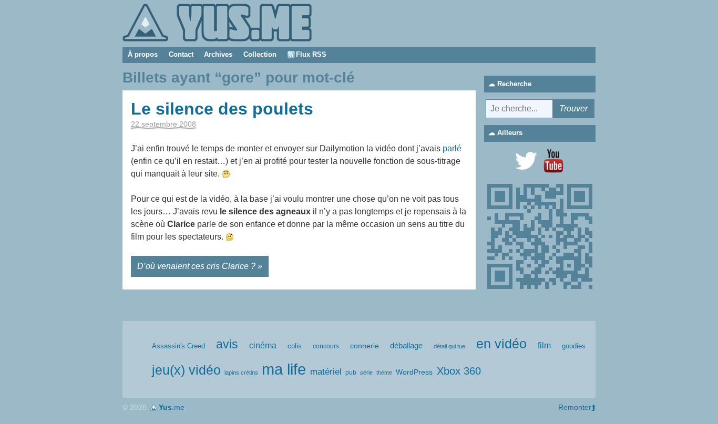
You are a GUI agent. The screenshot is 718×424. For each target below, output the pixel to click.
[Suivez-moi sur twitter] (526, 160)
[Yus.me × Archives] (217, 21)
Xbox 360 (459, 371)
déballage (406, 346)
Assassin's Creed (178, 346)
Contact (181, 54)
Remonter (574, 407)
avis (227, 344)
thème (384, 372)
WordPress (414, 372)
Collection (259, 54)
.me (171, 407)
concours (326, 346)
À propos (143, 54)
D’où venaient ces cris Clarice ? (196, 266)
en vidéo (501, 343)
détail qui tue (449, 346)
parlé (452, 148)
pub (350, 372)
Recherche (514, 84)
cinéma (262, 345)
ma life (284, 369)
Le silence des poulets (222, 108)
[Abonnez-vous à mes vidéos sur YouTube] (553, 160)
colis (295, 346)
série (366, 372)
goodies (574, 346)
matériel (326, 372)
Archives (218, 54)
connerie (364, 346)
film (544, 345)
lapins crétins (241, 372)
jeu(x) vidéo (186, 370)
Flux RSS (311, 54)
